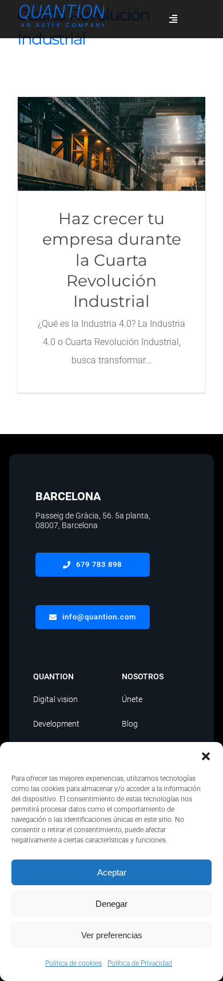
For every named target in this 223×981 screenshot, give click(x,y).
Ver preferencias (111, 935)
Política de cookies (73, 963)
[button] (206, 756)
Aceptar (111, 872)
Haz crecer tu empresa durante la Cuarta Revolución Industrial (111, 144)
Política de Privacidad (139, 963)
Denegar (111, 904)
